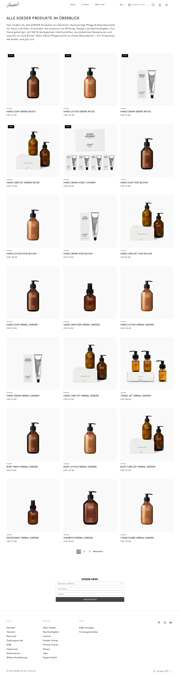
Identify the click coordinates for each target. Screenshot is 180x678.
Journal (47, 636)
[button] (153, 5)
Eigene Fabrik (50, 658)
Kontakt (11, 628)
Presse (46, 649)
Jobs (45, 653)
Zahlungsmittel (15, 641)
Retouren (11, 636)
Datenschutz (13, 653)
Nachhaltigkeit (51, 632)
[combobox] (123, 4)
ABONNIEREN (90, 599)
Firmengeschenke (88, 632)
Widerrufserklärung (17, 658)
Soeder (17, 671)
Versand (11, 632)
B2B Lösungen (86, 628)
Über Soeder (49, 628)
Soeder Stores (50, 641)
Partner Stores (50, 645)
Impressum (12, 649)
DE (121, 5)
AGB (9, 645)
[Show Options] (121, 583)
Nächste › (98, 552)
